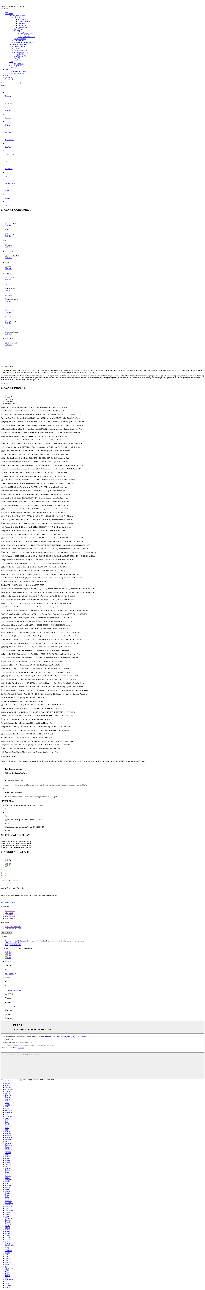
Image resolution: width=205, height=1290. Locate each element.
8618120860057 (10, 974)
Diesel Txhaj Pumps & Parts (19, 44)
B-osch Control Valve (25, 33)
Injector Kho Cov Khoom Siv (24, 42)
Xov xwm (8, 69)
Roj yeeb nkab (18, 64)
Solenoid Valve (19, 41)
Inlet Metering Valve (20, 56)
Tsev (6, 12)
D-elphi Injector (23, 25)
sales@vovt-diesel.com (13, 945)
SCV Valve (17, 58)
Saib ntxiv (4, 383)
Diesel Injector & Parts (17, 16)
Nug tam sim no (7, 932)
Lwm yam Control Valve (26, 37)
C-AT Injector (22, 23)
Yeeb (11, 62)
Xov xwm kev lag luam (17, 73)
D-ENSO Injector (24, 21)
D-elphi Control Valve (25, 35)
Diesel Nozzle (18, 29)
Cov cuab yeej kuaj (15, 66)
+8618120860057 (11, 1006)
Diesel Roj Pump (19, 46)
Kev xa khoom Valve (21, 52)
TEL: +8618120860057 (13, 943)
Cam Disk (17, 60)
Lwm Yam (12, 67)
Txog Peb (8, 77)
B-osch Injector (23, 19)
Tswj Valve (17, 31)
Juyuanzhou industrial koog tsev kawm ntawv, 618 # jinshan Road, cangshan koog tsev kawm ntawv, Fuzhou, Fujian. (45, 941)
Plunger (16, 48)
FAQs (7, 75)
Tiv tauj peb (5, 8)
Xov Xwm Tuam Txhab (17, 71)
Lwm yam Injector (24, 27)
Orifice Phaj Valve (20, 39)
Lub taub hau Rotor (20, 50)
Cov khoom (9, 14)
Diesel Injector (18, 17)
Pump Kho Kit (19, 54)
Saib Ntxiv (8, 225)
